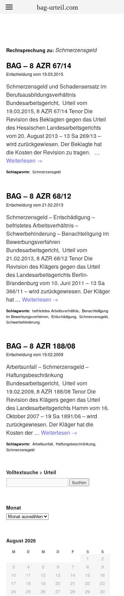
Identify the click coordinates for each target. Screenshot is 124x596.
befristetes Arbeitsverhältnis (55, 310)
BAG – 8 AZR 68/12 (38, 195)
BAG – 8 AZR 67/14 (38, 65)
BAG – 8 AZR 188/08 (40, 345)
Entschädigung (63, 316)
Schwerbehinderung (23, 322)
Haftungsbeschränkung (75, 443)
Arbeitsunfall (42, 443)
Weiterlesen (24, 160)
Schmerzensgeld (46, 171)
